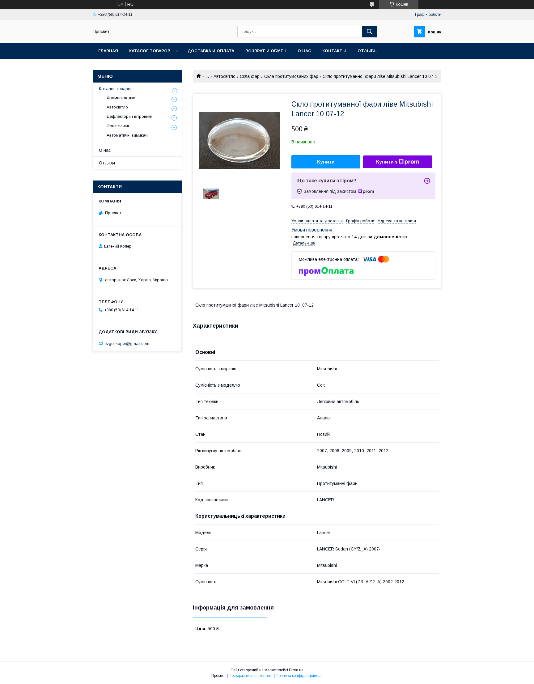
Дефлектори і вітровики (129, 116)
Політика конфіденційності (299, 675)
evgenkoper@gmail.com (126, 343)
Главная (108, 51)
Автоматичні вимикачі (127, 135)
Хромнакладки (121, 98)
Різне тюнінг (118, 126)
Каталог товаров (149, 51)
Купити (326, 161)
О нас (304, 51)
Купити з (386, 161)
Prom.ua (296, 670)
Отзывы (368, 51)
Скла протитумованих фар (291, 76)
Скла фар (250, 76)
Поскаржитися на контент (251, 675)
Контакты (334, 51)
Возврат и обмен (265, 51)
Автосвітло (224, 76)
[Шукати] (369, 31)
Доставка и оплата (211, 51)
